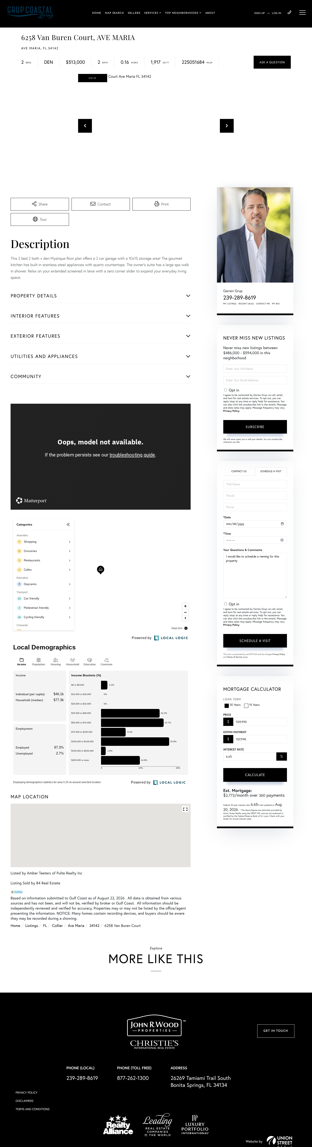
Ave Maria (76, 925)
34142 (94, 925)
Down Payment (234, 732)
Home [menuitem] (96, 13)
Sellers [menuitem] (134, 13)
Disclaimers (25, 1101)
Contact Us (238, 471)
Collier (57, 925)
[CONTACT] (272, 62)
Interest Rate (233, 749)
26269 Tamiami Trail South (201, 1081)
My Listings (230, 303)
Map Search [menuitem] (114, 13)
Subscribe (255, 426)
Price (227, 715)
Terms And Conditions (33, 1109)
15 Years (254, 705)
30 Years (235, 705)
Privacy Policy (231, 411)
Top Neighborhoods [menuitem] (181, 13)
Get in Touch (275, 1031)
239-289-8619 (289, 12)
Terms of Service (234, 657)
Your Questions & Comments (242, 550)
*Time (227, 533)
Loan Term (232, 699)
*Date (227, 517)
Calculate (255, 775)
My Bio (276, 303)
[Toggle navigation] (302, 12)
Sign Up (259, 13)
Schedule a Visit (270, 471)
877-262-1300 (133, 1077)
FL (45, 925)
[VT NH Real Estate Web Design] (279, 1141)
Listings (31, 925)
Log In (276, 13)
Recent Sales (246, 303)
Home (15, 925)
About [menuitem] (210, 13)
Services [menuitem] (151, 13)
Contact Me (263, 303)
